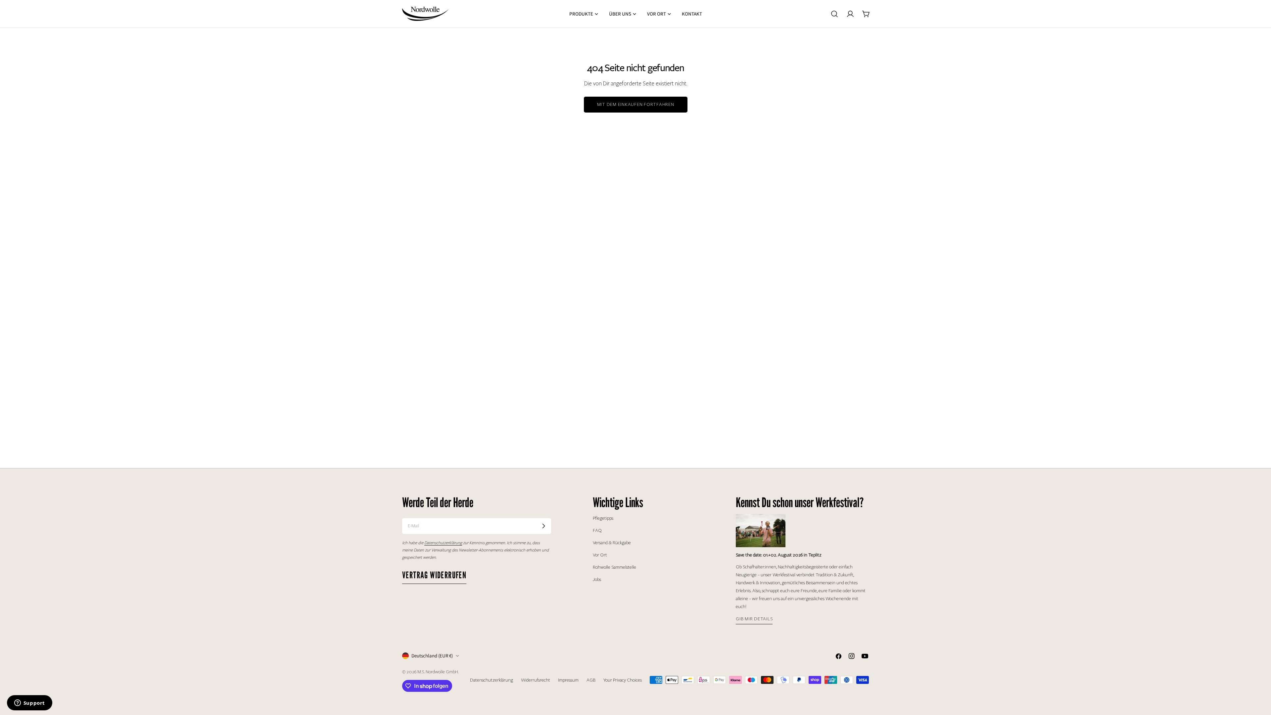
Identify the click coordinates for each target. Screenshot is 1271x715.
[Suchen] (834, 14)
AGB (591, 680)
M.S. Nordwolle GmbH (437, 672)
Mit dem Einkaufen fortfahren (635, 104)
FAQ (597, 530)
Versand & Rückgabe (612, 543)
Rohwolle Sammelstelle (614, 567)
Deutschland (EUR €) (432, 655)
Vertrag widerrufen (434, 575)
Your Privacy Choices (622, 680)
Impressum (568, 680)
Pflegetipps (603, 518)
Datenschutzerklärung (491, 680)
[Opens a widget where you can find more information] (29, 703)
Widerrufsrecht (535, 680)
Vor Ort (600, 555)
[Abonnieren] (543, 526)
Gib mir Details (754, 619)
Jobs (597, 579)
